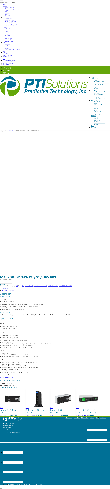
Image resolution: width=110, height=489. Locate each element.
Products (5, 6)
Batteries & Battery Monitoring (12, 9)
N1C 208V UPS (29, 286)
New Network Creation (10, 25)
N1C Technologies (53, 286)
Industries (5, 27)
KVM (6, 11)
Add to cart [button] (13, 415)
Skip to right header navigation (9, 60)
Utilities (6, 30)
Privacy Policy (6, 53)
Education (7, 35)
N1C (23, 286)
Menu (4, 59)
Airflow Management (10, 7)
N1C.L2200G (68, 286)
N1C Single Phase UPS (40, 286)
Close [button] (2, 0)
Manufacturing (8, 38)
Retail (6, 37)
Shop (4, 4)
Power (6, 14)
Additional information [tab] (8, 290)
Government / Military (10, 39)
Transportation (8, 31)
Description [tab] (5, 288)
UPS (13, 130)
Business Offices (9, 41)
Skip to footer (6, 64)
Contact (4, 52)
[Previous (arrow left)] (0, 488)
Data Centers (8, 28)
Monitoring (7, 13)
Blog (4, 51)
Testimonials (8, 46)
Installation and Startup (10, 21)
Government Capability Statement (12, 49)
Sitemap (40, 484)
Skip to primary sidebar (8, 63)
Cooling (6, 10)
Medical (7, 32)
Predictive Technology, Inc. (14, 484)
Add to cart (3, 284)
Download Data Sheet (6, 377)
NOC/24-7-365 (8, 23)
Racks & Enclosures (9, 16)
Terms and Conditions (32, 484)
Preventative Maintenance (11, 24)
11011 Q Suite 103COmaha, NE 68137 (9, 424)
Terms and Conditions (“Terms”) (10, 55)
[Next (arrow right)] (1, 488)
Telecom (7, 34)
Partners (7, 45)
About (4, 42)
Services (4, 17)
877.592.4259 (6, 56)
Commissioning (8, 18)
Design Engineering (9, 20)
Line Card (7, 48)
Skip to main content (7, 62)
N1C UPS (61, 286)
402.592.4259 (7, 427)
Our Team (7, 44)
